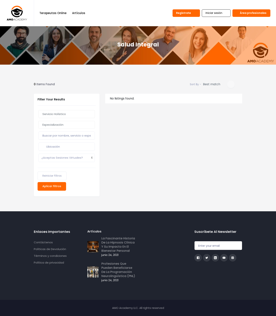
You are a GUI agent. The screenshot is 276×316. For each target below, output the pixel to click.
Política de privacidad (49, 262)
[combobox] (66, 114)
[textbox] (67, 114)
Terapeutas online (52, 13)
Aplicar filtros (51, 186)
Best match (211, 84)
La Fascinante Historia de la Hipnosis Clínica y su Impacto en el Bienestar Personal (118, 244)
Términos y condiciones (50, 256)
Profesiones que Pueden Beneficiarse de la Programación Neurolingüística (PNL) (118, 270)
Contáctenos (43, 242)
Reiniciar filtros (52, 176)
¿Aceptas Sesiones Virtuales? (62, 158)
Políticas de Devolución (50, 249)
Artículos (78, 13)
